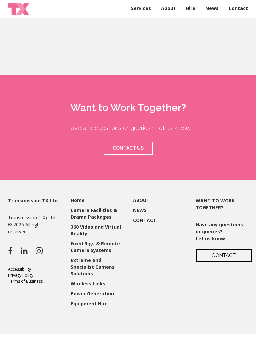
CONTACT (144, 220)
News (212, 8)
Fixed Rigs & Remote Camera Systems (95, 246)
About (168, 8)
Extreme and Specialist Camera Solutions (92, 267)
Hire (190, 8)
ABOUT (141, 200)
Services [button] (141, 8)
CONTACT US (128, 148)
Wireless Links (88, 283)
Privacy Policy (20, 275)
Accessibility (19, 269)
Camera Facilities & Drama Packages (94, 213)
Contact (238, 8)
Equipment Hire (89, 303)
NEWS (140, 210)
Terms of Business (25, 281)
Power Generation (92, 293)
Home (78, 200)
